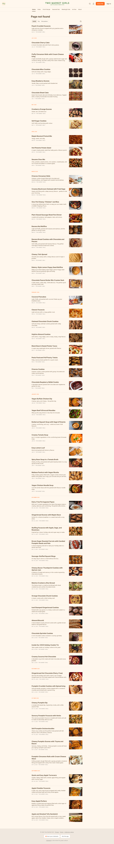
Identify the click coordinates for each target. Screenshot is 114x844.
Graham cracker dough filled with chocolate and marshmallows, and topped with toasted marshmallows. (48, 179)
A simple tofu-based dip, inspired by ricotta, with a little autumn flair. (47, 705)
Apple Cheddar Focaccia (41, 788)
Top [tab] (39, 21)
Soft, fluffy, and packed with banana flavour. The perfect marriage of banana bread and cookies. (48, 244)
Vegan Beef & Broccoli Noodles (43, 410)
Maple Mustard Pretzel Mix (42, 136)
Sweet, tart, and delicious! (39, 111)
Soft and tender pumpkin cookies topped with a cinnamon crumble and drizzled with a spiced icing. (48, 689)
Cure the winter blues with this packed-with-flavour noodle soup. (48, 488)
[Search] (89, 3)
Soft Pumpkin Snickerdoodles (43, 728)
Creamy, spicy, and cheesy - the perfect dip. (44, 401)
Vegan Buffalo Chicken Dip (42, 399)
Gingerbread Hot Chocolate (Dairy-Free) (47, 673)
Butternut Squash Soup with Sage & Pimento (49, 422)
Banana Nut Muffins (39, 226)
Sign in (109, 4)
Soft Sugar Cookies (39, 121)
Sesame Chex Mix (38, 159)
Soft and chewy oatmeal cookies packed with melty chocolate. (46, 324)
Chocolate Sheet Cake (40, 93)
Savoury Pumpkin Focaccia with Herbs (46, 716)
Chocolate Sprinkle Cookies (42, 633)
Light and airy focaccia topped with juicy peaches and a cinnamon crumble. (47, 29)
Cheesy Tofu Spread (39, 254)
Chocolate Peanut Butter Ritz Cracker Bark (48, 280)
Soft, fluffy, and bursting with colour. (42, 123)
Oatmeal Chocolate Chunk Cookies (45, 321)
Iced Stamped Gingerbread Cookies (45, 607)
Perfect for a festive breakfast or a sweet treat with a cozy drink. (48, 518)
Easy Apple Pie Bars (39, 801)
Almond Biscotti (38, 620)
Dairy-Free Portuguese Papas (43, 502)
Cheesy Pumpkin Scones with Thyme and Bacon (47, 742)
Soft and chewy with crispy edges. (41, 72)
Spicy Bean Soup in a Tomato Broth (45, 459)
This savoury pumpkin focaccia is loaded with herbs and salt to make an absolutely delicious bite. (49, 718)
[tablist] (40, 21)
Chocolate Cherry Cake (40, 43)
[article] (57, 30)
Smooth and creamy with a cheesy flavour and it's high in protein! (48, 257)
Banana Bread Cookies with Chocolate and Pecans (48, 240)
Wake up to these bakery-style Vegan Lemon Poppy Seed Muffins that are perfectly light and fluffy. (48, 270)
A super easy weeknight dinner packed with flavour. (46, 348)
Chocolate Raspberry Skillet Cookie (45, 382)
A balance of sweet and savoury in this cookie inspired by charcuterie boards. (48, 573)
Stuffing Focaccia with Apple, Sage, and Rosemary (47, 529)
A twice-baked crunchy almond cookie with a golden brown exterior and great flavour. (49, 623)
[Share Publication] (93, 3)
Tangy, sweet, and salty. (38, 138)
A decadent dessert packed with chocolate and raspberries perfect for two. (48, 385)
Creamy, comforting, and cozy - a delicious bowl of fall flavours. (47, 425)
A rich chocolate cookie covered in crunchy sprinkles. (47, 635)
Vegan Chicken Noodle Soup (42, 485)
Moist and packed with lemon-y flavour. (43, 450)
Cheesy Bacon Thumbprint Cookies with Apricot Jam (47, 569)
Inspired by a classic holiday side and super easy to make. (48, 532)
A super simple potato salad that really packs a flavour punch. (49, 150)
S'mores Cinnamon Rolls (41, 176)
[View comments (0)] (44, 34)
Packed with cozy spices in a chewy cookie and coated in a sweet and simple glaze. (48, 610)
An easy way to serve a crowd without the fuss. (45, 558)
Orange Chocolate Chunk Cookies (45, 596)
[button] (34, 9)
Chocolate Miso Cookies (41, 69)
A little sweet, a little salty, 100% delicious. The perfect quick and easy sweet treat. (49, 283)
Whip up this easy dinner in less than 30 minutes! (46, 413)
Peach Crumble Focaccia (41, 26)
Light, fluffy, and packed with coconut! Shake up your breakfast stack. (47, 300)
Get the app (65, 836)
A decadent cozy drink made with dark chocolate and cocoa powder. (49, 659)
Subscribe (100, 4)
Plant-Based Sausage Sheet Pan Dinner (47, 215)
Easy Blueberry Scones (40, 81)
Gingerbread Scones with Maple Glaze (46, 515)
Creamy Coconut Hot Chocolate (44, 657)
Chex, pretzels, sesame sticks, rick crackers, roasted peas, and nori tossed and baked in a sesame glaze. (49, 162)
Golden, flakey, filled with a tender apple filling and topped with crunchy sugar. (48, 778)
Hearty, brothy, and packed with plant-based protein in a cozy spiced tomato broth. (49, 462)
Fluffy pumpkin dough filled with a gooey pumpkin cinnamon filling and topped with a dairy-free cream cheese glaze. (49, 761)
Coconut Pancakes (39, 297)
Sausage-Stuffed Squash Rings (44, 556)
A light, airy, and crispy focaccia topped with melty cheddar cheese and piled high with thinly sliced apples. (49, 791)
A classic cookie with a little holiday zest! (43, 598)
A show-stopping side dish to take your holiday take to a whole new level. (48, 546)
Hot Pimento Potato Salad (41, 148)
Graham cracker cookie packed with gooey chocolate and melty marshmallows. (48, 372)
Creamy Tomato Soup (40, 435)
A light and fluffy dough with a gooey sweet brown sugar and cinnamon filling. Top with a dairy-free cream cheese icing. (49, 59)
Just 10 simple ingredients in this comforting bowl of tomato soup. (49, 438)
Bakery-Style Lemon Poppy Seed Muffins (47, 267)
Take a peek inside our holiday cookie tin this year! (46, 647)
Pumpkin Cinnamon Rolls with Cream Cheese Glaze (49, 758)
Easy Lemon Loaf (38, 448)
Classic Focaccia (38, 310)
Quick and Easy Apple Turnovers (44, 775)
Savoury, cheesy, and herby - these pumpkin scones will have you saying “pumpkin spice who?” (49, 746)
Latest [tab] (34, 21)
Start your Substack (52, 836)
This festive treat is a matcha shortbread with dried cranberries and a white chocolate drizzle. (46, 586)
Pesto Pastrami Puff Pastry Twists (45, 358)
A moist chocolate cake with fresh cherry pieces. (45, 45)
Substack (48, 840)
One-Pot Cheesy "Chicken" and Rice (45, 202)
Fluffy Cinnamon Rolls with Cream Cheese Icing (48, 55)
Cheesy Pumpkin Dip (39, 703)
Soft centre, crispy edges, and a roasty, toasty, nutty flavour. (49, 336)
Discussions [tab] (44, 21)
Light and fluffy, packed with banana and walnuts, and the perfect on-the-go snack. (48, 229)
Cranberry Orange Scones (42, 109)
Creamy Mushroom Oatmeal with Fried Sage (48, 189)
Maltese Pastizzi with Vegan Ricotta (45, 472)
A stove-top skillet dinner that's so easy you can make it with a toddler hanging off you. (49, 205)
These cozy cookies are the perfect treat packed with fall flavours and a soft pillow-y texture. (48, 731)
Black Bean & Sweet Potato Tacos (44, 346)
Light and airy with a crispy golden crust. (43, 312)
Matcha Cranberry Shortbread (43, 583)
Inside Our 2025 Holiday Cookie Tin (45, 645)
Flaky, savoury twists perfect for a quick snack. (45, 360)
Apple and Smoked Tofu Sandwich (45, 814)
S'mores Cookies (38, 369)
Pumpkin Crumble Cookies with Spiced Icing (48, 686)
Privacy (57, 832)
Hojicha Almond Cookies (41, 334)
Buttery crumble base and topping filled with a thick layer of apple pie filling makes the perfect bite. (49, 804)
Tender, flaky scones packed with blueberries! (45, 83)
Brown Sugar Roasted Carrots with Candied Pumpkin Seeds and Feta (48, 542)
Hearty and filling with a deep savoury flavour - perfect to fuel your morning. (49, 192)
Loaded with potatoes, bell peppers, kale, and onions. (47, 217)
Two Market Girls (40, 32)
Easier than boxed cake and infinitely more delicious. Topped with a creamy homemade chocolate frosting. (49, 95)
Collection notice (69, 832)
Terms (61, 832)
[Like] (33, 65)
